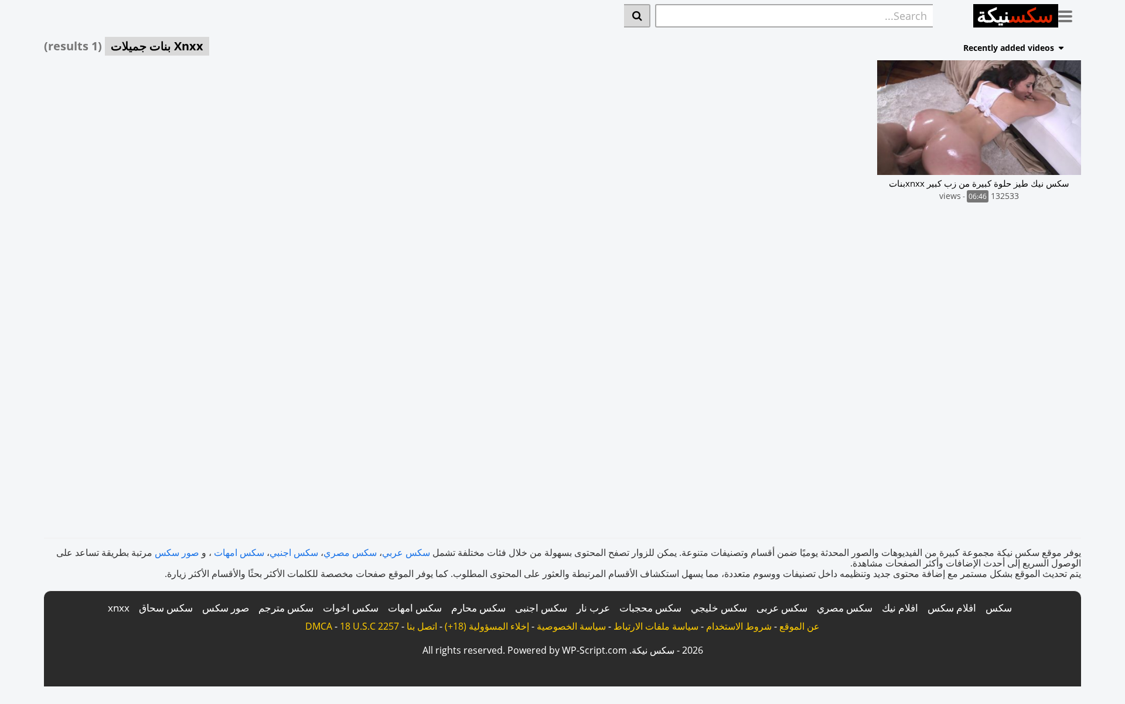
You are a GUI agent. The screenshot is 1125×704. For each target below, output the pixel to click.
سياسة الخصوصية (571, 626)
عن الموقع (799, 626)
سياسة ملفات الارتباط (655, 626)
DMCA (318, 626)
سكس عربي (406, 552)
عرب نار (593, 607)
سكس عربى (781, 607)
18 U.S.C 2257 (369, 626)
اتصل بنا (422, 626)
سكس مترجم (285, 607)
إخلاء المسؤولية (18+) (487, 626)
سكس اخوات (351, 607)
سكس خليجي (719, 607)
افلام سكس (952, 607)
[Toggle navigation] (1069, 14)
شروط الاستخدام (739, 626)
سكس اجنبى (541, 607)
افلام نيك (900, 607)
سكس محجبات (650, 607)
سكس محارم (478, 607)
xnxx (118, 607)
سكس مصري (350, 552)
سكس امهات (239, 552)
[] (637, 16)
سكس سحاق (166, 607)
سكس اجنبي (294, 552)
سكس (999, 607)
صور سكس (177, 552)
